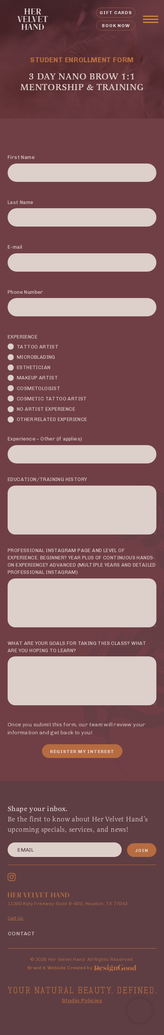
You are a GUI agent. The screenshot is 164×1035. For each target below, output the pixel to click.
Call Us (16, 918)
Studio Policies (82, 1000)
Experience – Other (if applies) (45, 439)
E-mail (15, 247)
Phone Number (25, 292)
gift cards (116, 12)
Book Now (116, 25)
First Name (21, 157)
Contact (21, 933)
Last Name (21, 202)
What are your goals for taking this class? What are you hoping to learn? (77, 646)
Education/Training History (47, 479)
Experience (22, 337)
